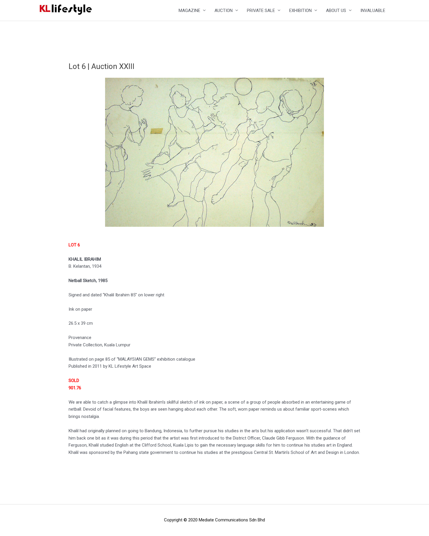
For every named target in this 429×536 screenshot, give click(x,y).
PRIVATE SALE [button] (261, 10)
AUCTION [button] (223, 10)
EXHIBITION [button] (300, 10)
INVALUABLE (372, 10)
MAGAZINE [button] (189, 10)
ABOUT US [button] (336, 10)
